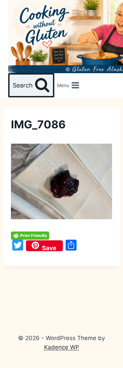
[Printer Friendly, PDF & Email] (30, 235)
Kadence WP (61, 347)
